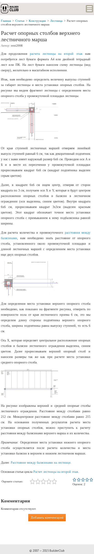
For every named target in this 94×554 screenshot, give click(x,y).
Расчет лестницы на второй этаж (55, 472)
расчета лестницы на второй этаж (56, 53)
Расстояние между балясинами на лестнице (40, 462)
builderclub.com (10, 8)
